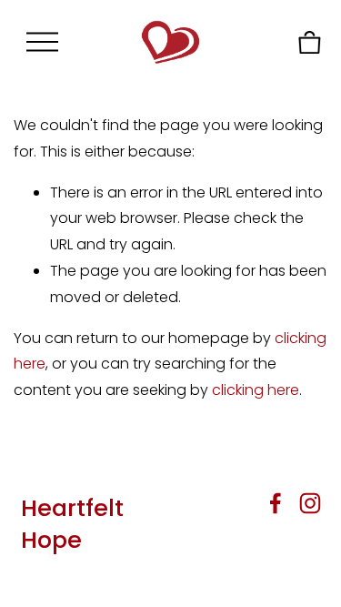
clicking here (255, 389)
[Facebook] (275, 503)
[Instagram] (310, 503)
